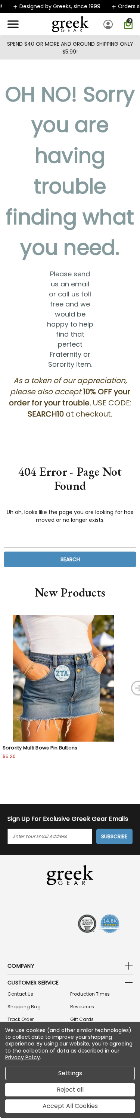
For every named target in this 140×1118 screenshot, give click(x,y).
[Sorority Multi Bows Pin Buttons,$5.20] (63, 678)
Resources (82, 1006)
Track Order (20, 1019)
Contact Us (20, 994)
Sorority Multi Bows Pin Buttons (40, 747)
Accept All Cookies (70, 1106)
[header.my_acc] (109, 24)
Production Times (90, 994)
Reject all (70, 1089)
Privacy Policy (22, 1057)
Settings (70, 1073)
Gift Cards (82, 1019)
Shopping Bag (24, 1006)
